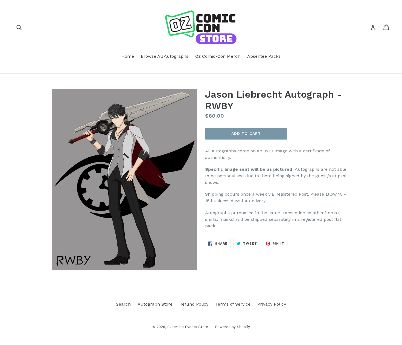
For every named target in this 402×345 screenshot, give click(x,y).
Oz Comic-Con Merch (217, 56)
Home (127, 56)
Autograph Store (155, 304)
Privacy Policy (271, 304)
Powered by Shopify (232, 327)
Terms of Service (232, 304)
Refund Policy (193, 304)
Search (123, 304)
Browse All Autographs (164, 56)
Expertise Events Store (187, 327)
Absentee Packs (264, 56)
